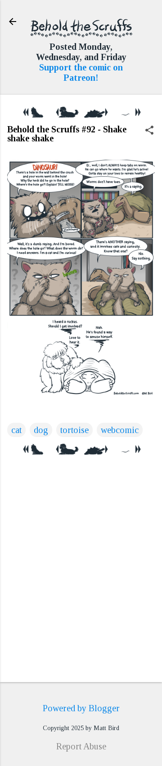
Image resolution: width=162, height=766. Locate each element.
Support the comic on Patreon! (81, 72)
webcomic (120, 430)
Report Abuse (81, 746)
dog (41, 430)
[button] (149, 131)
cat (16, 430)
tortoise (74, 430)
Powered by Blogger (81, 708)
